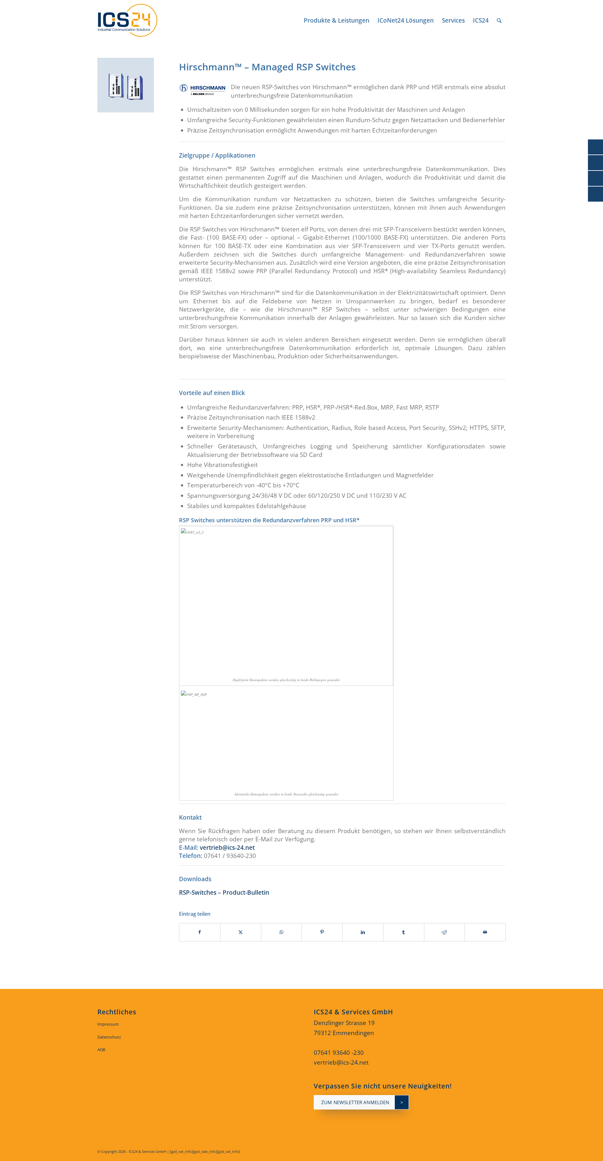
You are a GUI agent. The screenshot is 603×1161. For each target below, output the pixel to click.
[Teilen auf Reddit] (444, 932)
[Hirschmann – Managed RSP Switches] (125, 86)
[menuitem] (336, 20)
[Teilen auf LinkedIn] (363, 932)
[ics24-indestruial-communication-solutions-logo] (134, 20)
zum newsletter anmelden (355, 1102)
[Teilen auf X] (240, 932)
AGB (101, 1049)
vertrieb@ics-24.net (227, 848)
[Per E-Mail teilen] (485, 932)
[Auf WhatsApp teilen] (281, 932)
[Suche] (499, 20)
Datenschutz (109, 1037)
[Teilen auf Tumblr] (403, 932)
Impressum (108, 1024)
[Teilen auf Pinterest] (322, 932)
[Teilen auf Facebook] (199, 932)
